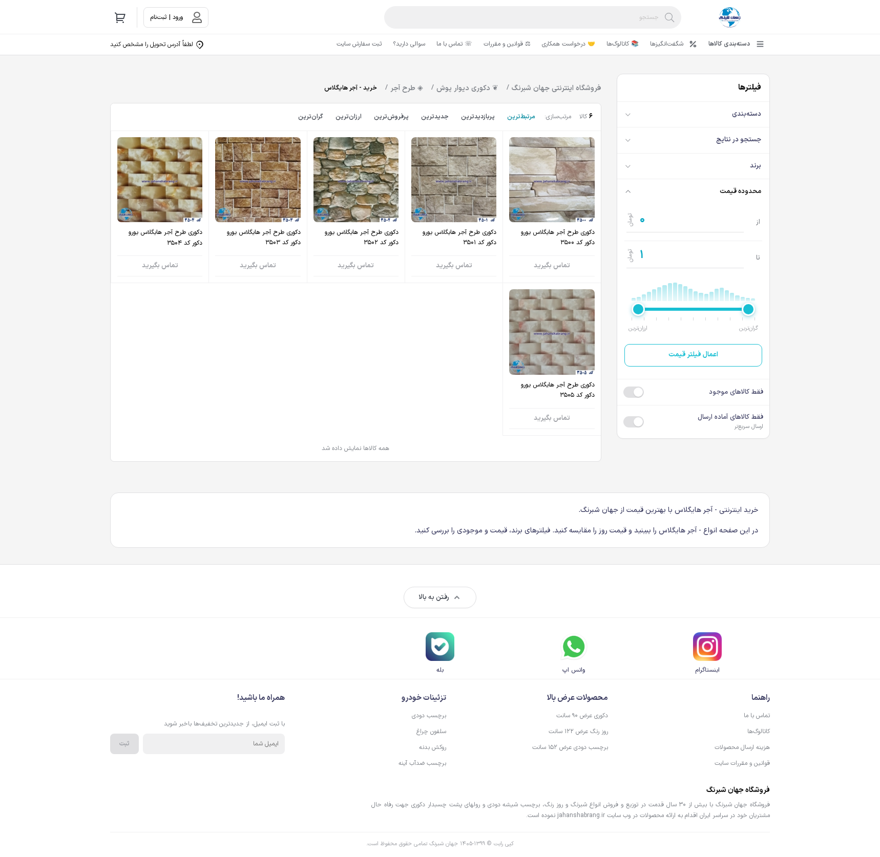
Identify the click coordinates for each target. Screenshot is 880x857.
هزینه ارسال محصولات (742, 747)
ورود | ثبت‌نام (166, 17)
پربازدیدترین (478, 116)
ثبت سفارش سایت (359, 44)
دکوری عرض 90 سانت (582, 715)
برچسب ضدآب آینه (422, 763)
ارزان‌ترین (349, 116)
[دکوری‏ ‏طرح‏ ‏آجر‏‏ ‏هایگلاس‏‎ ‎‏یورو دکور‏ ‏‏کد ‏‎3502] (356, 207)
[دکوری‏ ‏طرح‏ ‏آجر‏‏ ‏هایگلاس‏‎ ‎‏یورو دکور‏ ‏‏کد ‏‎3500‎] (551, 207)
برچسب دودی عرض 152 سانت (570, 747)
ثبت (124, 743)
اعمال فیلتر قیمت (693, 355)
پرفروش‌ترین (391, 116)
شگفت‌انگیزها (666, 44)
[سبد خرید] (120, 17)
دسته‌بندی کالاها (729, 44)
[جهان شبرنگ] (729, 17)
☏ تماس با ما (454, 44)
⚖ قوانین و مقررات (507, 44)
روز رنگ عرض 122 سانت (578, 731)
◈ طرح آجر (406, 88)
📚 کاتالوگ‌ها (622, 44)
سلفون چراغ (431, 731)
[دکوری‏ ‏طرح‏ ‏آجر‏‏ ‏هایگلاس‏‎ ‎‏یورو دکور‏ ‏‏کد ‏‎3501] (453, 207)
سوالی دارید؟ (409, 44)
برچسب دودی (429, 715)
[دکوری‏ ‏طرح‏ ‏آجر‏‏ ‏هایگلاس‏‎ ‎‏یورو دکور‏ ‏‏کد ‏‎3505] (551, 359)
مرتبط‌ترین (521, 116)
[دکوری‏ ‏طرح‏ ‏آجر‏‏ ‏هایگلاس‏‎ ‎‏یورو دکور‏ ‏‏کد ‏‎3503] (257, 207)
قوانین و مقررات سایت (742, 763)
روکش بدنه (432, 747)
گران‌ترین (310, 116)
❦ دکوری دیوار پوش (467, 88)
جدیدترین (435, 116)
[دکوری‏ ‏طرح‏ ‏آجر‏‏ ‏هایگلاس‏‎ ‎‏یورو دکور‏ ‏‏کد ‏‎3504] (159, 207)
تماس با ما (757, 715)
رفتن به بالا (433, 597)
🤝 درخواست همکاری (568, 44)
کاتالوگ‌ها (758, 731)
